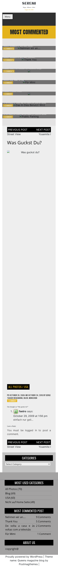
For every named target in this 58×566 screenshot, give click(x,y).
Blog (7, 493)
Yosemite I (45, 134)
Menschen (33, 398)
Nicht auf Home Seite (17, 502)
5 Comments (9, 60)
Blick (26, 398)
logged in (31, 430)
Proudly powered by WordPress (24, 556)
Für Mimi (10, 534)
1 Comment (8, 82)
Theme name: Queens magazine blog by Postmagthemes (31, 560)
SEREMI (29, 3)
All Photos (15, 387)
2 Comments (9, 71)
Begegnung (18, 398)
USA (26, 387)
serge (48, 395)
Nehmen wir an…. (15, 517)
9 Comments (9, 48)
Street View (14, 134)
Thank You (11, 521)
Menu (7, 16)
